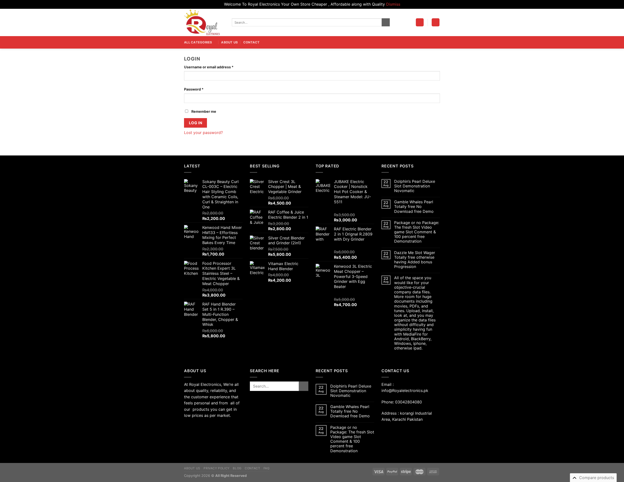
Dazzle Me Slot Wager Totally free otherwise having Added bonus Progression (414, 259)
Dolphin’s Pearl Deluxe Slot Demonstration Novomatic (414, 186)
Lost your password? (203, 132)
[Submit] (386, 22)
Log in (195, 123)
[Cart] (435, 22)
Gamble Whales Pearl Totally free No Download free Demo (414, 207)
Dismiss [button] (393, 4)
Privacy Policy (217, 468)
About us (229, 42)
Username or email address (209, 67)
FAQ (266, 468)
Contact (251, 42)
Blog (237, 468)
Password (194, 89)
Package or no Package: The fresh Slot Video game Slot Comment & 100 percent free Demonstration (416, 232)
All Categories (198, 42)
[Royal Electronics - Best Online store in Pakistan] (204, 22)
